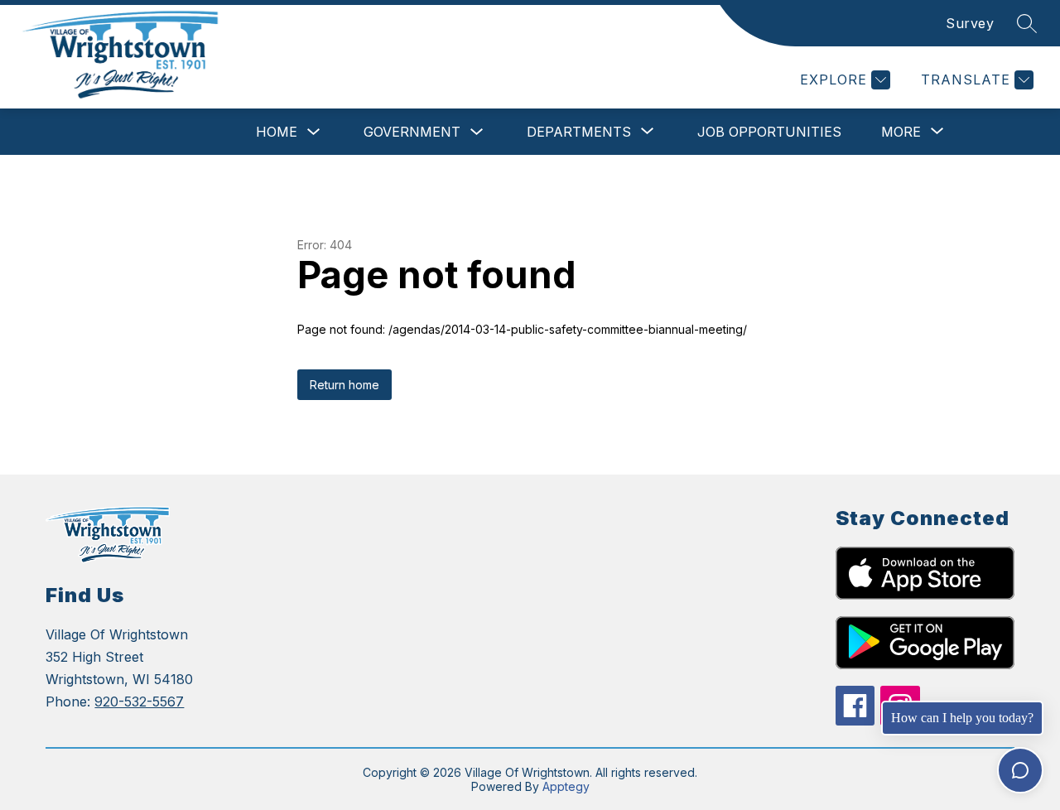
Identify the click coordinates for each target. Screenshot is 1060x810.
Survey (970, 23)
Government (412, 131)
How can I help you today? (962, 718)
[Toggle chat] (1020, 770)
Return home (344, 385)
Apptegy (566, 786)
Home (276, 131)
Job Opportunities (769, 131)
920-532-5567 (139, 701)
